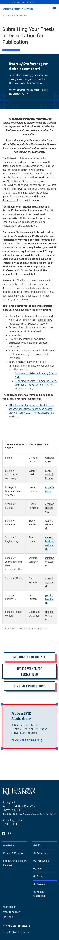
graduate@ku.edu (12, 820)
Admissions (9, 845)
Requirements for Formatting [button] (29, 671)
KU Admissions (41, 853)
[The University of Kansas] (18, 794)
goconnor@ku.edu (49, 615)
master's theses (23, 196)
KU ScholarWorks (18, 405)
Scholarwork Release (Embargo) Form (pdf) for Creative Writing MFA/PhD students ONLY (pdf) (36, 384)
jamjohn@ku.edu (49, 561)
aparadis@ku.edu (49, 582)
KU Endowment (41, 861)
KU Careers (39, 884)
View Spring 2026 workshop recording (28, 92)
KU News (37, 868)
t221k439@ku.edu (49, 524)
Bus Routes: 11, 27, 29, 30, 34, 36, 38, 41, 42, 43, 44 (29, 813)
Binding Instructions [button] (29, 686)
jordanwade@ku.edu (49, 474)
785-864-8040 (10, 824)
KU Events (38, 876)
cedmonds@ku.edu (49, 507)
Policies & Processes (14, 853)
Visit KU (37, 845)
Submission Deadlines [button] (29, 657)
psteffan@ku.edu (49, 598)
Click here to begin (25, 740)
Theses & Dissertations (16, 15)
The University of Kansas (19, 932)
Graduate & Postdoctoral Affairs (18, 8)
